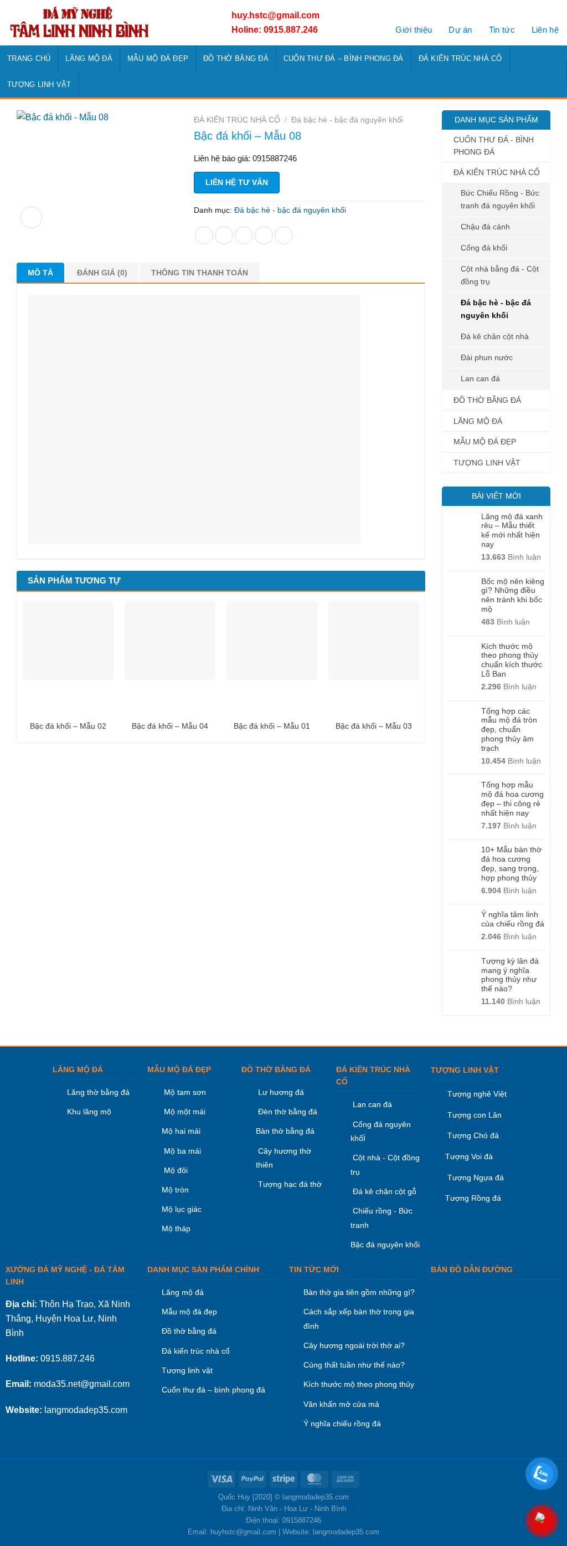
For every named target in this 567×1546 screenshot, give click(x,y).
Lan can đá (480, 378)
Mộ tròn (175, 1189)
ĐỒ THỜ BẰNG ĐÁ (236, 58)
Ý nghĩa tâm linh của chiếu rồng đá (512, 919)
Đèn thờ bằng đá (286, 1111)
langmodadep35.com (85, 1410)
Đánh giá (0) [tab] (102, 272)
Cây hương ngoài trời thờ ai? (354, 1345)
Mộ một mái (183, 1111)
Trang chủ (28, 58)
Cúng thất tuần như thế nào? (354, 1364)
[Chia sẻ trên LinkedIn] (284, 235)
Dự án (460, 29)
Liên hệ (545, 29)
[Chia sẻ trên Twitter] (224, 235)
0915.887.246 (67, 1358)
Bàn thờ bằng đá (285, 1131)
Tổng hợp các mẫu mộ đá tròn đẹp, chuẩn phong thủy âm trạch (509, 729)
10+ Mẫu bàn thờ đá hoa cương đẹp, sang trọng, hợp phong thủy (511, 863)
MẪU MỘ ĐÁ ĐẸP (157, 58)
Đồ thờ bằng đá (189, 1331)
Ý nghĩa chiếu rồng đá (342, 1423)
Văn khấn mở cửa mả (341, 1404)
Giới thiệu (413, 29)
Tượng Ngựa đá (475, 1177)
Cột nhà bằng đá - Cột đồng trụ (500, 275)
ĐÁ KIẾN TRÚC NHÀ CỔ (460, 58)
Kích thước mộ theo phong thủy (358, 1384)
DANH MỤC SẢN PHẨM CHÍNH (203, 1269)
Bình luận (511, 556)
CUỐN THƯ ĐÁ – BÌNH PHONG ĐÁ (344, 58)
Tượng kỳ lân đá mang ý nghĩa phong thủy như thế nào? (510, 974)
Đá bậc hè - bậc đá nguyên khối (496, 309)
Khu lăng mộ (89, 1111)
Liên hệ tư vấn (236, 182)
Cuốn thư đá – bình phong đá (213, 1389)
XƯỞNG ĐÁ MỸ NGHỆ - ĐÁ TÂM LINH (65, 1275)
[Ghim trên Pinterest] (264, 235)
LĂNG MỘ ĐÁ (88, 58)
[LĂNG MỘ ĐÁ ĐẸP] (106, 22)
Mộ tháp (176, 1228)
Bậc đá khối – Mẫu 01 (272, 725)
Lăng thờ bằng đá (98, 1092)
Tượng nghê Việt (477, 1093)
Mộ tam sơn (185, 1092)
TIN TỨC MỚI (314, 1269)
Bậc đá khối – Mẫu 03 (374, 725)
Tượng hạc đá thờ (289, 1184)
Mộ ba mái (181, 1150)
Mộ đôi (176, 1170)
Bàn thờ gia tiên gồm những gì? (359, 1292)
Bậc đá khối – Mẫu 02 (68, 725)
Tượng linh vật (187, 1370)
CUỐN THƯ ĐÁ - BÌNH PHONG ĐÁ (493, 145)
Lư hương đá (280, 1092)
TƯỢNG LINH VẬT (39, 84)
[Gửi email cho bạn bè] (244, 235)
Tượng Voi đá (469, 1156)
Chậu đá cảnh (485, 226)
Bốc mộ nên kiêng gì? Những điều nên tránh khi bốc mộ (512, 595)
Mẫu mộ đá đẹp (189, 1311)
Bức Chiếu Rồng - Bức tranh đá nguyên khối (500, 199)
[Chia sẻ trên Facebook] (204, 235)
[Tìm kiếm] (555, 71)
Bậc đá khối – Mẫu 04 (170, 725)
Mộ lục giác (182, 1209)
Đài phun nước (487, 357)
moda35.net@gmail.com (82, 1384)
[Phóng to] (31, 217)
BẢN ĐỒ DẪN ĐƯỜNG (472, 1269)
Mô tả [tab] (40, 272)
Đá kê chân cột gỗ (384, 1191)
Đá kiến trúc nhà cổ (196, 1351)
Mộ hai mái (181, 1131)
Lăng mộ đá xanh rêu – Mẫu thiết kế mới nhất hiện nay (512, 530)
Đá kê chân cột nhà (495, 336)
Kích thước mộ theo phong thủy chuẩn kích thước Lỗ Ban (511, 660)
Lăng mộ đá (183, 1292)
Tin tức (502, 29)
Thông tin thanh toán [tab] (199, 272)
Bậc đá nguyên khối (385, 1244)
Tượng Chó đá (473, 1135)
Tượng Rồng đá (473, 1198)
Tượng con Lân (473, 1114)
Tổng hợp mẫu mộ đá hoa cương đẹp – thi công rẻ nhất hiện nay (512, 798)
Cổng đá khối (484, 247)
